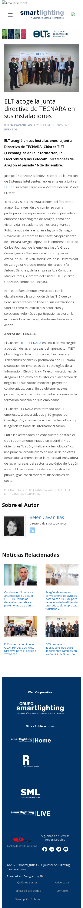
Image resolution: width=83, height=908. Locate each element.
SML (42, 876)
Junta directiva (14, 493)
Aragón (50, 489)
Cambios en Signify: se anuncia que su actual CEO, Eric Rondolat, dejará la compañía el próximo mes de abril (19, 598)
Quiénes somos (27, 882)
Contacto (62, 891)
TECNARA (30, 493)
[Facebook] (45, 849)
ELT (7, 187)
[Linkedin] (52, 849)
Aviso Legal (62, 882)
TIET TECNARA (30, 342)
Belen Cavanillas (18, 125)
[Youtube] (66, 849)
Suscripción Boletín (27, 899)
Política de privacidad (27, 891)
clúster (62, 489)
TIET (39, 493)
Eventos (11, 129)
